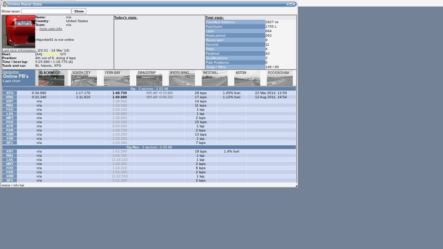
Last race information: (19, 50)
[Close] (294, 4)
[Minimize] (287, 4)
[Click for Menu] (4, 4)
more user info (50, 28)
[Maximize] (290, 4)
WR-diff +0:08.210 (159, 97)
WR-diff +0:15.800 (159, 93)
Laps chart (11, 81)
